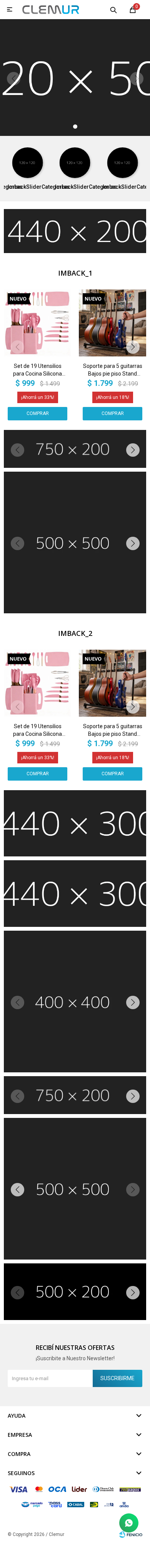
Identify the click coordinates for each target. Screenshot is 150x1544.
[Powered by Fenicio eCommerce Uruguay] (130, 1534)
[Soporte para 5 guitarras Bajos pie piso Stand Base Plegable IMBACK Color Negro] (112, 322)
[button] (113, 9)
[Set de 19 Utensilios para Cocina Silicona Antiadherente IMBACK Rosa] (37, 322)
